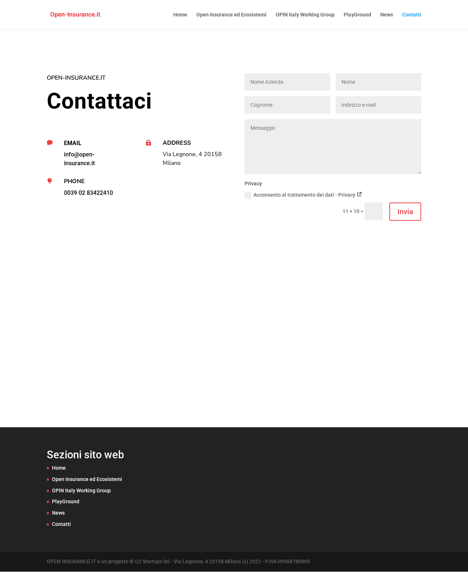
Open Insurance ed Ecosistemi (231, 15)
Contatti (411, 15)
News (386, 15)
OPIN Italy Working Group (305, 15)
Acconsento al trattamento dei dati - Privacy (304, 195)
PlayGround (357, 15)
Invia (405, 211)
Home (180, 15)
